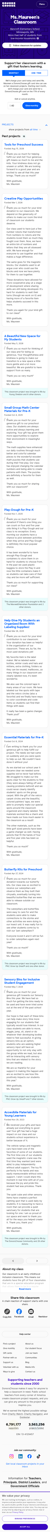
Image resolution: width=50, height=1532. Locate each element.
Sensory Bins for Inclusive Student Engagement (22, 981)
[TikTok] (38, 1456)
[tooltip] (37, 38)
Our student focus (33, 1348)
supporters (13, 1425)
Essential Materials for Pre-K (24, 737)
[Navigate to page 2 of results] (37, 1261)
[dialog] (25, 1512)
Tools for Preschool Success (23, 144)
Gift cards (7, 1353)
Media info (30, 1367)
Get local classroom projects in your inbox (25, 1465)
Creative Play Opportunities (23, 198)
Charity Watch (15, 1414)
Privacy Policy (17, 1512)
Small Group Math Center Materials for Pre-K (21, 409)
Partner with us (10, 1357)
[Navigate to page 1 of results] (13, 1261)
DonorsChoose (8, 4)
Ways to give (9, 1371)
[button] (25, 45)
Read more (25, 1289)
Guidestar (25, 1417)
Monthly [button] (14, 73)
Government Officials (25, 1486)
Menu (42, 4)
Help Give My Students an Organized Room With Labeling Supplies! (22, 624)
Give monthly (9, 1348)
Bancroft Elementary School (25, 28)
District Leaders (29, 1482)
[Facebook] (29, 1456)
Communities (31, 1357)
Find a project (9, 1343)
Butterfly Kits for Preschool (23, 869)
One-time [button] (36, 73)
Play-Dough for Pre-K (19, 510)
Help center (25, 1334)
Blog (27, 1362)
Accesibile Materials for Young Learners (20, 1113)
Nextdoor (43, 1316)
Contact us (30, 1371)
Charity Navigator (33, 1414)
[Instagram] (11, 1456)
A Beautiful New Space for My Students (22, 337)
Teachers (34, 1478)
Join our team (31, 1353)
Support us (8, 1362)
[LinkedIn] (20, 1456)
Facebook (19, 1316)
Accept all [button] (25, 1527)
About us (29, 1343)
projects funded (37, 1425)
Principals (10, 1482)
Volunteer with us (10, 1367)
